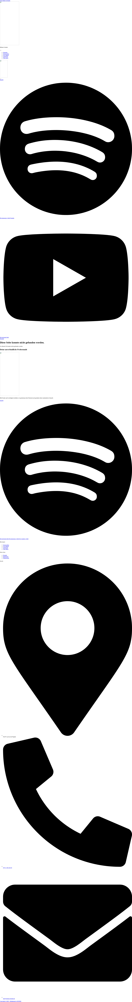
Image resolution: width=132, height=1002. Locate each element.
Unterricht (5, 56)
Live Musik (6, 55)
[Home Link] (4, 77)
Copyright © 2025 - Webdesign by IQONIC (10, 1001)
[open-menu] (0, 50)
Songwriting (6, 54)
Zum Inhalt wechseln (5, 0)
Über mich (5, 58)
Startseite (5, 52)
